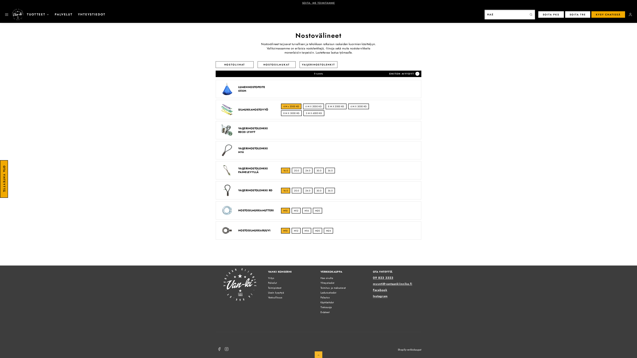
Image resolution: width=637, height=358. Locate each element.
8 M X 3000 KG (291, 113)
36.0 (330, 170)
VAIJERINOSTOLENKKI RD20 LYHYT (253, 130)
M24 (328, 230)
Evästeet (325, 312)
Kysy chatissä (608, 14)
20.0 (296, 170)
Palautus (325, 297)
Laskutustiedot (328, 293)
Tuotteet (36, 14)
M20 (317, 210)
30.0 (319, 170)
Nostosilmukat (276, 64)
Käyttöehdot (327, 302)
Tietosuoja (326, 307)
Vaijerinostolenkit (318, 64)
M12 (296, 210)
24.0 (307, 170)
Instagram (380, 296)
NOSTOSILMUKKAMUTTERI (256, 210)
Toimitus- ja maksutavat (333, 288)
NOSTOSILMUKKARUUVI (254, 230)
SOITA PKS (551, 14)
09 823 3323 (383, 278)
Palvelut (64, 14)
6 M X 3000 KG (359, 106)
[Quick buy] (227, 89)
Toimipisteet (274, 288)
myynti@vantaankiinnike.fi (392, 284)
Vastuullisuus (275, 297)
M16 (307, 210)
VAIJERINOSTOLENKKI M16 (253, 150)
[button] (7, 15)
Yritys (271, 278)
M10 (285, 210)
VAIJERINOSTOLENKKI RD (255, 190)
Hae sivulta (326, 278)
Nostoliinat (234, 64)
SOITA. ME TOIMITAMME (318, 3)
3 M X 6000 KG (314, 113)
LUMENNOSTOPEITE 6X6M (251, 88)
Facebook (380, 290)
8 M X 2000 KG (336, 106)
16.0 (285, 170)
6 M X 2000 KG (313, 106)
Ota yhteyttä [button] (4, 179)
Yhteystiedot (92, 14)
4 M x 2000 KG (291, 106)
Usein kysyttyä (276, 293)
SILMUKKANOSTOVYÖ (253, 110)
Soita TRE (578, 14)
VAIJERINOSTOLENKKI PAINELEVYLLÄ (253, 170)
